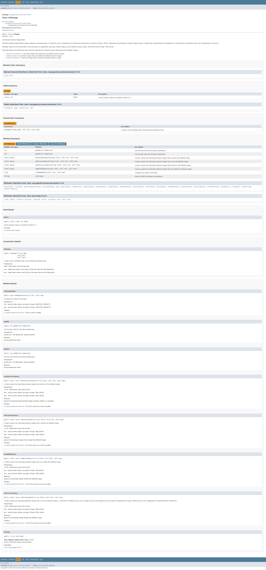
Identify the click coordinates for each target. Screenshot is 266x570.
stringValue (235, 187)
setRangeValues (41, 172)
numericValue (66, 187)
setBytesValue (88, 187)
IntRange (7, 129)
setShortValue (186, 187)
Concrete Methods (57, 144)
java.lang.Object (8, 21)
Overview (4, 2)
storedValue (224, 187)
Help (41, 2)
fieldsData (8, 108)
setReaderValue (173, 187)
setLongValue (161, 187)
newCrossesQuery (41, 161)
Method (27, 8)
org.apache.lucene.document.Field (18, 23)
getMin (37, 154)
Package (11, 2)
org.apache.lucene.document (20, 14)
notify (43, 199)
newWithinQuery (41, 169)
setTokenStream (213, 187)
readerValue (76, 187)
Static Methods (23, 144)
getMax (37, 150)
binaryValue (8, 187)
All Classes (5, 6)
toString (38, 176)
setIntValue (150, 187)
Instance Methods (40, 144)
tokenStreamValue (10, 189)
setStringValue (199, 187)
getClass (28, 199)
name (15, 108)
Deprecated (34, 2)
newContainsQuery (42, 157)
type (31, 108)
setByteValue (113, 187)
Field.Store (8, 75)
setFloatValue (138, 187)
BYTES (75, 97)
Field (15, 8)
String (14, 129)
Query (12, 157)
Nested (9, 8)
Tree (27, 2)
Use (23, 2)
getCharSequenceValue (32, 187)
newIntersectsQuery (42, 165)
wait (59, 199)
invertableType (48, 187)
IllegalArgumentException (14, 312)
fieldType (18, 187)
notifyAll (52, 199)
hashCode (36, 199)
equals (12, 199)
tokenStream (23, 108)
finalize (20, 199)
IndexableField (8, 30)
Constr (21, 8)
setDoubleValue (125, 187)
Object (44, 196)
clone (6, 199)
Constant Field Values (12, 230)
